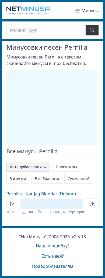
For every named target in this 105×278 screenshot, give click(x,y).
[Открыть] (92, 204)
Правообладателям (52, 266)
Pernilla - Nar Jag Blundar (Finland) (41, 193)
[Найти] (92, 30)
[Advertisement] (51, 107)
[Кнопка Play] (11, 203)
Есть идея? (52, 256)
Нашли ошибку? (52, 245)
